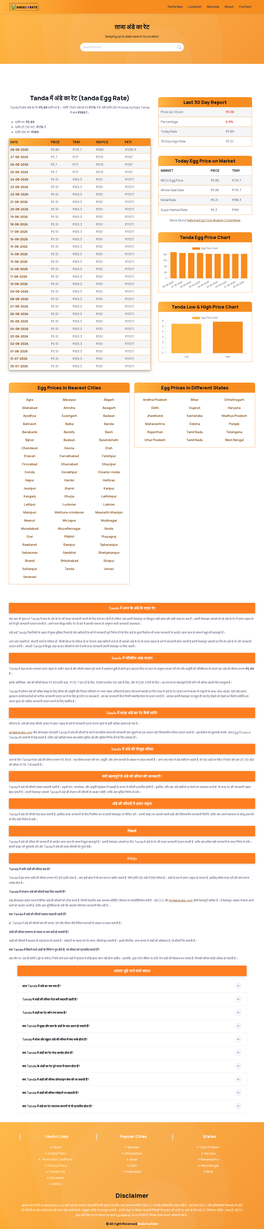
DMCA (57, 1184)
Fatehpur (109, 456)
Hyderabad (133, 1171)
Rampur (69, 545)
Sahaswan (30, 552)
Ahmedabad (133, 1153)
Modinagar (109, 520)
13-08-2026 (19, 262)
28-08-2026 (19, 149)
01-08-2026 (19, 351)
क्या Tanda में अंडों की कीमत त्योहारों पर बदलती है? (50, 1093)
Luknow (109, 504)
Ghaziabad (69, 464)
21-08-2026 (19, 202)
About (229, 6)
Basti (109, 432)
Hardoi (69, 480)
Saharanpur (109, 545)
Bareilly (69, 432)
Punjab (234, 424)
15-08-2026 (19, 246)
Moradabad (29, 528)
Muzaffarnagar (69, 528)
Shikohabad (69, 561)
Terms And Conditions (57, 1159)
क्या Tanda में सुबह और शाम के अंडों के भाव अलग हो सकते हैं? (56, 1026)
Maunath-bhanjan (109, 512)
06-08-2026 (19, 314)
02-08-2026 (19, 344)
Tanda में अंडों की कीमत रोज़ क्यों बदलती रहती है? (50, 999)
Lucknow (69, 504)
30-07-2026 (19, 366)
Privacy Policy (57, 1165)
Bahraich (29, 424)
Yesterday (175, 6)
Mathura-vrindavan (69, 512)
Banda (109, 424)
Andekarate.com (181, 900)
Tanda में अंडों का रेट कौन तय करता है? (44, 1012)
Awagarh (109, 408)
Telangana (234, 432)
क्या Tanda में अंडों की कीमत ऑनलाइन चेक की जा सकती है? (55, 1079)
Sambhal (69, 552)
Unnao (109, 569)
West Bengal (234, 440)
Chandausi (29, 448)
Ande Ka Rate (148, 1224)
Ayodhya (29, 416)
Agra (29, 400)
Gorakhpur (69, 472)
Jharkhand (155, 416)
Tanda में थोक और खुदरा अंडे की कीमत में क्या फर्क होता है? (55, 1039)
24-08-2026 (19, 179)
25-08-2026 (19, 172)
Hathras (109, 480)
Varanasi (29, 577)
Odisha (194, 424)
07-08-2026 (19, 306)
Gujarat (194, 408)
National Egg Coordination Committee (213, 220)
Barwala (213, 6)
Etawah (29, 456)
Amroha (69, 408)
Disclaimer (57, 1178)
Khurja (69, 496)
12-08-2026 (19, 269)
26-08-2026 (19, 164)
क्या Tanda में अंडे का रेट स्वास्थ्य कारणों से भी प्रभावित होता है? (57, 1106)
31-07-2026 (18, 359)
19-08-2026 (19, 217)
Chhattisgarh (234, 400)
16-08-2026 (19, 239)
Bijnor (30, 440)
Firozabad (29, 464)
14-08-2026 (19, 254)
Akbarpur (69, 400)
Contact (245, 6)
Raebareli (29, 545)
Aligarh (109, 400)
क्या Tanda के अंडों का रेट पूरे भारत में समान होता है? (51, 1066)
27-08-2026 (19, 157)
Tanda (69, 569)
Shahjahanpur (109, 552)
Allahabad (29, 408)
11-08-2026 (18, 276)
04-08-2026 (19, 329)
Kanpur (109, 488)
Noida (109, 528)
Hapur (29, 480)
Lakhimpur (109, 496)
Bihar (194, 400)
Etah (109, 448)
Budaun (69, 440)
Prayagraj (109, 536)
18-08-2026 (19, 224)
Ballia (69, 424)
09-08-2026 (19, 291)
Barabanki (29, 432)
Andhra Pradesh (155, 400)
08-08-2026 (19, 299)
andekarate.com (20, 732)
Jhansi (69, 488)
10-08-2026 (19, 284)
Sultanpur (29, 569)
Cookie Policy (57, 1153)
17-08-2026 (19, 232)
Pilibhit (69, 536)
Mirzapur (69, 520)
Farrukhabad (69, 456)
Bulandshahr (108, 440)
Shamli (30, 561)
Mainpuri (29, 512)
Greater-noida (109, 472)
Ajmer (133, 1159)
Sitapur (108, 561)
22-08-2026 (19, 194)
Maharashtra (155, 424)
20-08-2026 (19, 209)
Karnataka (195, 416)
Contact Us (57, 1171)
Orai (29, 536)
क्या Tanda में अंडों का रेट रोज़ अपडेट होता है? (47, 1053)
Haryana (234, 408)
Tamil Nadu (194, 432)
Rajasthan (155, 432)
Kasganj (30, 496)
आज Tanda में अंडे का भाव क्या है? (41, 986)
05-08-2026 (19, 321)
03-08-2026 (19, 336)
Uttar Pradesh (155, 440)
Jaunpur (30, 488)
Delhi (155, 408)
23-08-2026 (19, 187)
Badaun (109, 416)
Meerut (29, 520)
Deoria (69, 448)
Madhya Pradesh (234, 416)
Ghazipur (109, 464)
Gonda (30, 472)
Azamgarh (69, 416)
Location (195, 6)
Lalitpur (30, 504)
